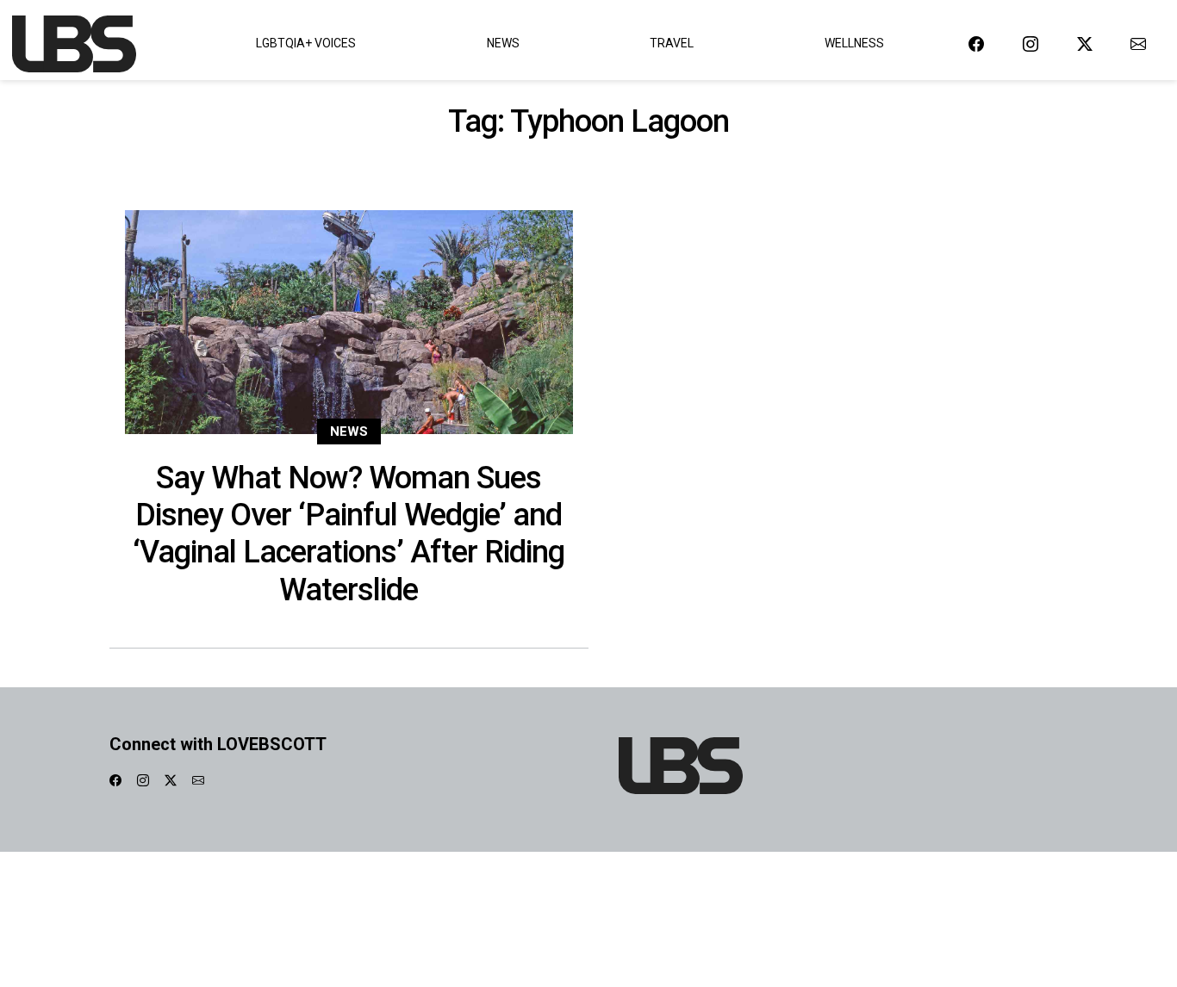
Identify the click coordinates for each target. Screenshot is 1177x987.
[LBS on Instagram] (1030, 43)
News (503, 43)
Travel (672, 43)
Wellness (854, 43)
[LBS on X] (1085, 43)
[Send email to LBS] (1138, 43)
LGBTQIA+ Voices (306, 43)
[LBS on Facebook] (976, 43)
